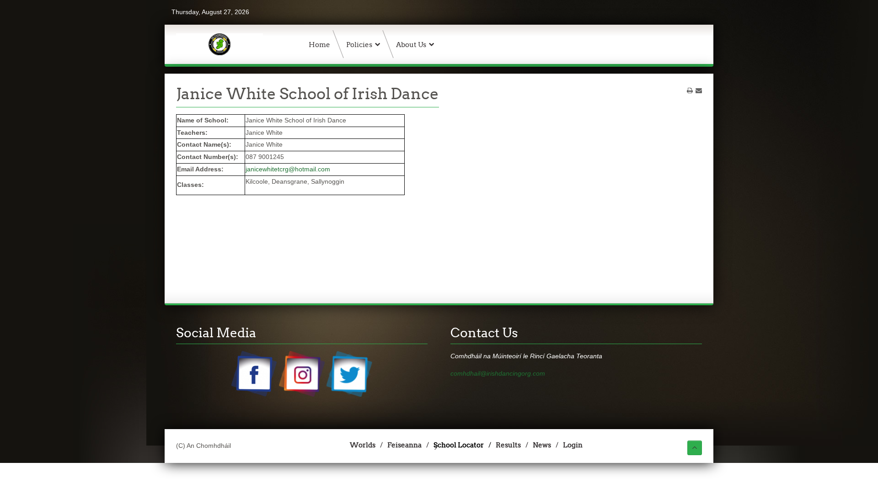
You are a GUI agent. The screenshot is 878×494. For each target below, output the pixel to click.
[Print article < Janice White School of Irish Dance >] (690, 90)
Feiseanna (404, 445)
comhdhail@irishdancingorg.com (497, 373)
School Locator (459, 445)
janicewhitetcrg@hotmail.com (288, 169)
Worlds (362, 445)
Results (508, 445)
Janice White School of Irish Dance (307, 94)
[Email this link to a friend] (699, 90)
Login (573, 445)
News (542, 445)
